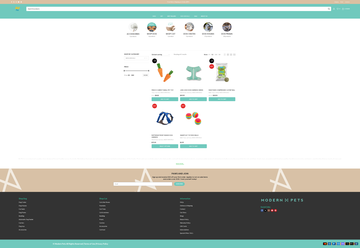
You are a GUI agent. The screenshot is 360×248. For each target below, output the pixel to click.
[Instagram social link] (16, 2)
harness (189, 92)
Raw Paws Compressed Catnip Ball (222, 90)
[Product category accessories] (133, 30)
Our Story (183, 212)
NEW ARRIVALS (165, 92)
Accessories (23, 230)
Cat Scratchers (104, 212)
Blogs (182, 216)
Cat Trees (102, 209)
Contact (182, 209)
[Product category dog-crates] (189, 30)
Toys (153, 92)
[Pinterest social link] (21, 2)
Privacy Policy (102, 244)
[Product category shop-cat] (171, 30)
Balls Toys (212, 92)
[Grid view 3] (231, 54)
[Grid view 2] (228, 54)
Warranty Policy (185, 223)
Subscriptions (184, 230)
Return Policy (184, 219)
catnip (217, 92)
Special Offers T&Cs (186, 233)
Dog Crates (22, 202)
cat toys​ (157, 92)
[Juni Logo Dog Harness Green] (193, 73)
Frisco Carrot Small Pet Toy (162, 90)
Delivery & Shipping (186, 205)
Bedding (21, 216)
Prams (101, 219)
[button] (165, 99)
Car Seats (22, 209)
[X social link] (14, 2)
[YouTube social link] (18, 2)
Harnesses (183, 92)
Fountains (102, 205)
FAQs (182, 202)
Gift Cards (183, 226)
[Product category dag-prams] (227, 30)
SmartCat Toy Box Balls (189, 135)
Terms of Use (89, 244)
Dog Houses (23, 205)
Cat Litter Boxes (104, 202)
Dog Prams (22, 212)
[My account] (334, 9)
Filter (145, 75)
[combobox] (136, 58)
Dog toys (22, 226)
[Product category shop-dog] (152, 30)
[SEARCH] (329, 9)
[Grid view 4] (234, 54)
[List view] (225, 54)
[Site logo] (17, 8)
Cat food (102, 230)
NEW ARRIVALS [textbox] (130, 58)
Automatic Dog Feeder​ (26, 219)
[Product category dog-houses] (208, 30)
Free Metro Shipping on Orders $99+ (178, 2)
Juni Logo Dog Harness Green (191, 90)
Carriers (21, 223)
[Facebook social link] (11, 2)
